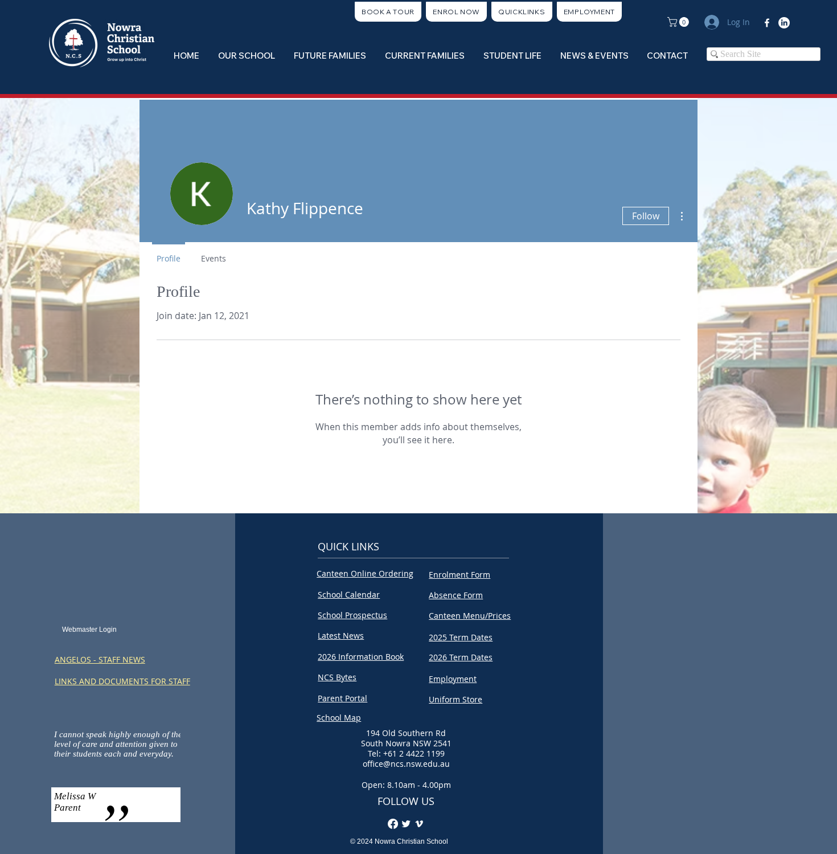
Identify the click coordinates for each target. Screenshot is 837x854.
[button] (521, 12)
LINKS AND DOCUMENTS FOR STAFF (122, 681)
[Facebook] (767, 22)
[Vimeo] (419, 824)
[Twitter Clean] (406, 824)
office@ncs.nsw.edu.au (406, 763)
